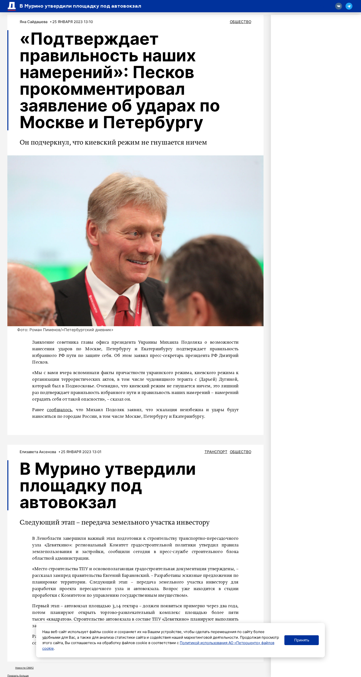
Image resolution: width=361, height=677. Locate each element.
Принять (301, 640)
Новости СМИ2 (24, 667)
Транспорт (216, 451)
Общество (240, 21)
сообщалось (59, 410)
